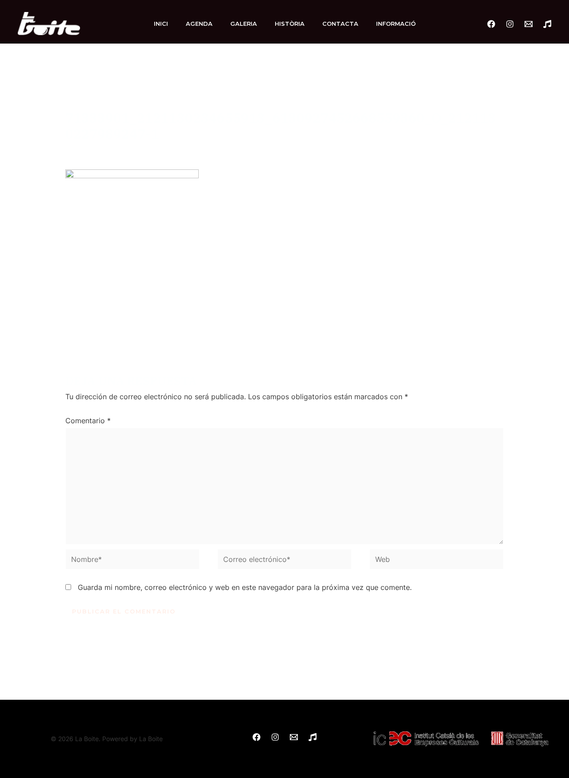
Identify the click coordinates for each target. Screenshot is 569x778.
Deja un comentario (98, 149)
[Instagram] (510, 24)
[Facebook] (491, 24)
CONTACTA (340, 23)
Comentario (88, 420)
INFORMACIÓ (396, 23)
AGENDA (199, 23)
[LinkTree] (547, 24)
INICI (161, 23)
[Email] (529, 24)
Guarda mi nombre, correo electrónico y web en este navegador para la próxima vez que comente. (245, 587)
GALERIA (243, 23)
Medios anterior (49, 318)
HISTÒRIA (290, 23)
